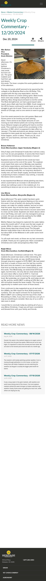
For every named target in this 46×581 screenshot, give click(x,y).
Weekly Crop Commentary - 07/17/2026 (22, 353)
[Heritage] (5, 4)
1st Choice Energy (10, 573)
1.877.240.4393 (28, 560)
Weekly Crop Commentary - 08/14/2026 (22, 333)
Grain (5, 568)
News (3, 12)
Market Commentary (15, 12)
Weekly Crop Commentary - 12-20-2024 (18, 13)
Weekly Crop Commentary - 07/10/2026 (22, 375)
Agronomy (7, 578)
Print (33, 41)
